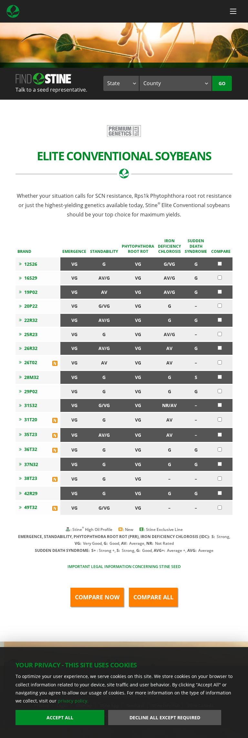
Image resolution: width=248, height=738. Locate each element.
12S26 (30, 264)
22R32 (30, 320)
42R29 (30, 493)
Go (222, 83)
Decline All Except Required (164, 717)
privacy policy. (73, 701)
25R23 (30, 334)
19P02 (30, 292)
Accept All (59, 717)
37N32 (31, 464)
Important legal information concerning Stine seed (124, 566)
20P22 (30, 306)
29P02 (30, 391)
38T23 (30, 478)
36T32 (30, 449)
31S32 (30, 405)
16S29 (30, 278)
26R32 (30, 348)
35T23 (30, 434)
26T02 (30, 362)
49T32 (30, 507)
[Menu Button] (233, 11)
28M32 (31, 377)
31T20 (30, 419)
